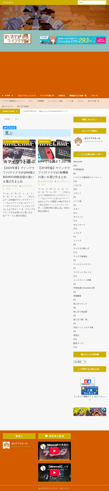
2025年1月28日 (11, 186)
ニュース (77, 240)
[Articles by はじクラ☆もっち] (77, 144)
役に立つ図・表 (93, 101)
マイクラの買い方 (47, 95)
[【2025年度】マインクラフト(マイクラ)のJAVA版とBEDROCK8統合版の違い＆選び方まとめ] (19, 152)
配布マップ (78, 343)
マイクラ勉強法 (80, 256)
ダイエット (78, 216)
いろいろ (94, 95)
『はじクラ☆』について (26, 95)
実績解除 (41, 101)
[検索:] (92, 2)
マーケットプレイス (82, 272)
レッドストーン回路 (55, 101)
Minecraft (77, 161)
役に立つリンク (7, 106)
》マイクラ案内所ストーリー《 (13, 101)
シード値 (70, 101)
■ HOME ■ (7, 95)
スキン (31, 101)
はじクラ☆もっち (92, 138)
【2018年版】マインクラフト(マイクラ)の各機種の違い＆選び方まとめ (54, 172)
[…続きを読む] (20, 215)
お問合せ (61, 95)
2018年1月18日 (46, 181)
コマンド (80, 101)
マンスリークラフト (82, 264)
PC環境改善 (78, 169)
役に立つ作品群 (23, 106)
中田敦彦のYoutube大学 (84, 287)
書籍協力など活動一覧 (78, 95)
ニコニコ (77, 232)
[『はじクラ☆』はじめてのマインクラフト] (54, 28)
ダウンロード (79, 224)
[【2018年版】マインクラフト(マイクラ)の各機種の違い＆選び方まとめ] (54, 152)
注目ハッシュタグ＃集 (83, 327)
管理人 (76, 335)
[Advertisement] (54, 71)
